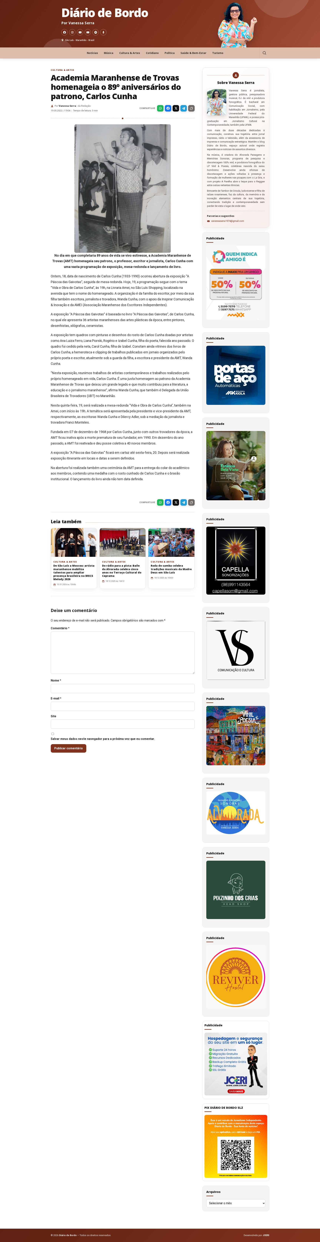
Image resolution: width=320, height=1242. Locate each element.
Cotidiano (152, 53)
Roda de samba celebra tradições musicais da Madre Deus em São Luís (171, 569)
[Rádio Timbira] (103, 32)
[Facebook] (64, 32)
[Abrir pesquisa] (264, 53)
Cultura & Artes (129, 53)
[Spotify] (95, 32)
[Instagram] (72, 32)
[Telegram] (183, 108)
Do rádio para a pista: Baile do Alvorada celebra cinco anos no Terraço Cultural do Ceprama (121, 571)
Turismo (217, 53)
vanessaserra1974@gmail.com (227, 221)
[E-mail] (88, 32)
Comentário (60, 628)
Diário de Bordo (104, 12)
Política (170, 53)
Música (108, 53)
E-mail (56, 698)
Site (53, 716)
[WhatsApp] (160, 108)
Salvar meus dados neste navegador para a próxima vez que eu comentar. (103, 739)
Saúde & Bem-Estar (193, 53)
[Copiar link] (191, 108)
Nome (56, 680)
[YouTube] (80, 32)
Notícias (92, 53)
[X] (176, 108)
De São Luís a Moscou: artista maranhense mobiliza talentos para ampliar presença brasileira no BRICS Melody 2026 (73, 572)
